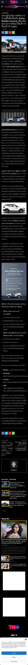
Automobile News (9, 10)
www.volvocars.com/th (17, 370)
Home (2, 10)
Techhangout (4, 545)
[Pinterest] (9, 32)
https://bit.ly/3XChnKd (11, 361)
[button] (26, 639)
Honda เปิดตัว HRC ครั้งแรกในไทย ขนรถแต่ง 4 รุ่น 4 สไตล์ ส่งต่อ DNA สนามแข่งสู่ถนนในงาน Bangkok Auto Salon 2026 (18, 494)
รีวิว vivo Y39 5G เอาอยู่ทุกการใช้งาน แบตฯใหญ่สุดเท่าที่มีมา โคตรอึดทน (18, 565)
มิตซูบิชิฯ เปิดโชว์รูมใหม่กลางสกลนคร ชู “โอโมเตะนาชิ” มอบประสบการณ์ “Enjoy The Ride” (18, 504)
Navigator (5, 29)
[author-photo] (14, 468)
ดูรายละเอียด (14, 661)
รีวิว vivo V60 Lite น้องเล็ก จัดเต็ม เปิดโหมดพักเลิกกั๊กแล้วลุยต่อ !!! (13, 542)
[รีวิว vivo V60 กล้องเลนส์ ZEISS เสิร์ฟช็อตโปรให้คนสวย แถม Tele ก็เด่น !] (5, 558)
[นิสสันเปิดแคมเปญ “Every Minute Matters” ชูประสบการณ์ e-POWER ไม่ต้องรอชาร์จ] (5, 484)
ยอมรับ (14, 653)
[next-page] (5, 511)
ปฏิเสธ (14, 657)
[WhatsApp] (13, 32)
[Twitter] (6, 32)
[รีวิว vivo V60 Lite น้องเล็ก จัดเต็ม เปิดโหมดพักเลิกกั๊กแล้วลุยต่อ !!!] (14, 530)
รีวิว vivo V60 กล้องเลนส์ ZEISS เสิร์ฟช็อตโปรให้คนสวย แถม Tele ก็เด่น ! (18, 558)
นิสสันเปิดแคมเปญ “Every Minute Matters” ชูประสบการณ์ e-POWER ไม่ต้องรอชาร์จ (17, 485)
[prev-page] (2, 511)
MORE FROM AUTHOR (12, 479)
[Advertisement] (14, 581)
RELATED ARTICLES (4, 479)
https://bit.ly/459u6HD (15, 423)
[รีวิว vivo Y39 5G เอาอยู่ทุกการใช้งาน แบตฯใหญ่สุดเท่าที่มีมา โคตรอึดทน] (5, 566)
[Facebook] (2, 32)
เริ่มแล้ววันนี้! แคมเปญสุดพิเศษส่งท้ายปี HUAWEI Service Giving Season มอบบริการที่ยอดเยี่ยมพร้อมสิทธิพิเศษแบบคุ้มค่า (21, 446)
